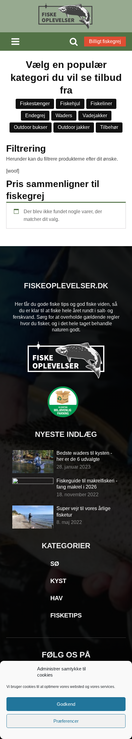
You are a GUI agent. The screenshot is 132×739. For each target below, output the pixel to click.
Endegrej (35, 115)
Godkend (66, 704)
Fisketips (66, 615)
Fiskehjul (70, 103)
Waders (64, 115)
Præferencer (66, 721)
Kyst (58, 580)
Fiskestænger (35, 103)
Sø (54, 563)
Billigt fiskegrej (105, 41)
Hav (56, 598)
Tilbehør (109, 127)
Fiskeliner (101, 103)
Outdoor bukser (30, 127)
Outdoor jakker (74, 127)
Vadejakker (95, 115)
